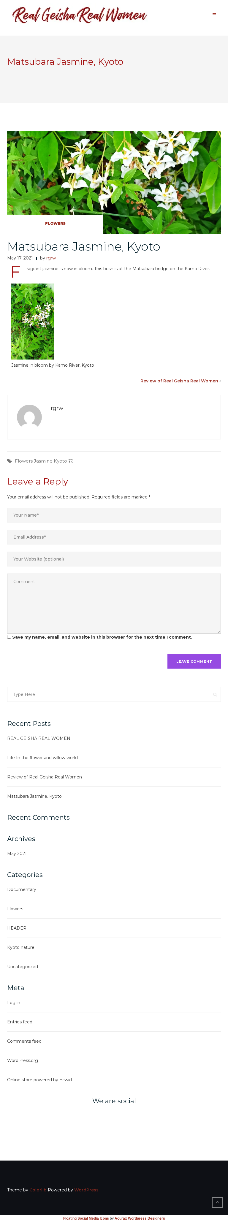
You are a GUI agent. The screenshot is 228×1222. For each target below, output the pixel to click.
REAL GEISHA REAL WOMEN (38, 738)
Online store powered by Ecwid (39, 1079)
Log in (13, 1002)
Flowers (55, 223)
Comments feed (24, 1041)
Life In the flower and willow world (42, 757)
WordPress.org (22, 1060)
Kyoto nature (20, 947)
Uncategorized (22, 966)
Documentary (21, 889)
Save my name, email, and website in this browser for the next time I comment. (102, 637)
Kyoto (60, 461)
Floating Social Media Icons (86, 1218)
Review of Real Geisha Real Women (179, 381)
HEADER (16, 928)
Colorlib (38, 1190)
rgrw (51, 258)
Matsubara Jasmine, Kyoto (83, 246)
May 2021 (17, 853)
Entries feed (19, 1022)
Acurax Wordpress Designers (140, 1218)
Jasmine (43, 461)
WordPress (86, 1190)
